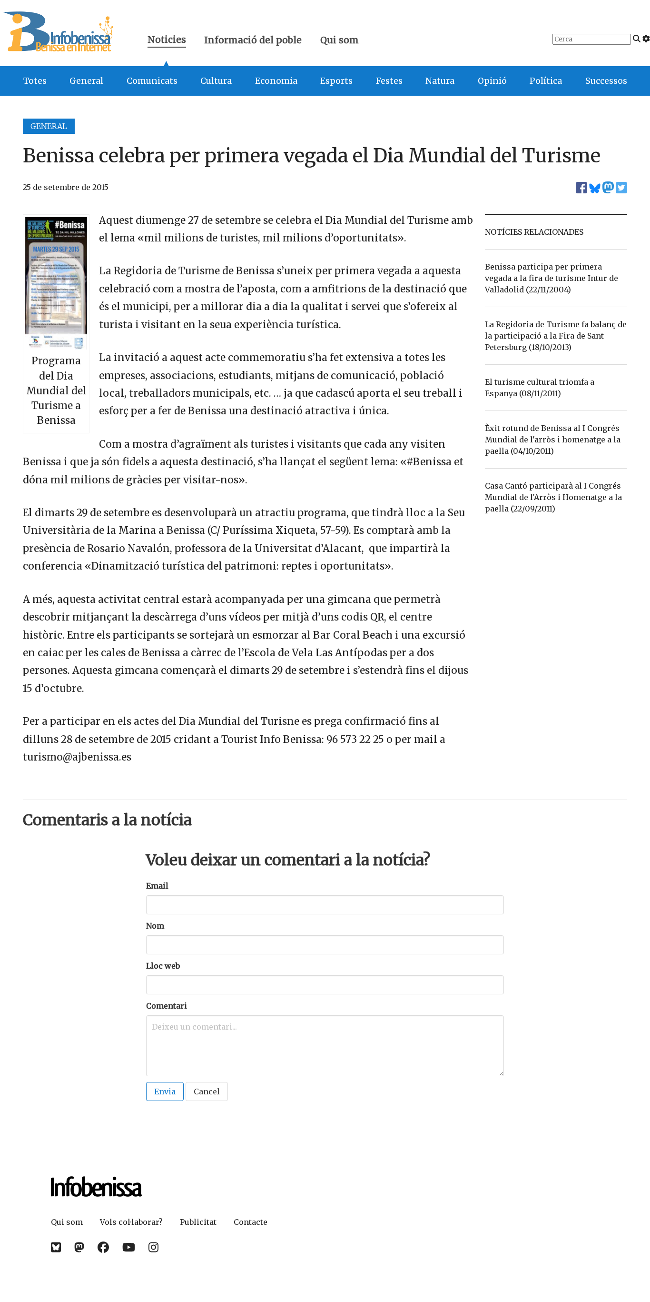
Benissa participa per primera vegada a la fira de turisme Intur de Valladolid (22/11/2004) (551, 278)
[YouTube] (128, 1247)
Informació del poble (253, 40)
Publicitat (198, 1222)
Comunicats (152, 81)
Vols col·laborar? (131, 1222)
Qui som (339, 40)
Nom (155, 926)
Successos (606, 81)
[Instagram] (153, 1247)
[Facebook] (103, 1247)
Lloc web (163, 966)
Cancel (207, 1091)
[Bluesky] (56, 1247)
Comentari (166, 1006)
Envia (165, 1091)
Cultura (216, 81)
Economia (276, 81)
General (86, 81)
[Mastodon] (79, 1247)
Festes (389, 81)
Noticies (167, 41)
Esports (336, 81)
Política (546, 81)
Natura (439, 81)
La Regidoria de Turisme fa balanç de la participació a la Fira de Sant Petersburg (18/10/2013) (556, 336)
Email (157, 886)
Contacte (250, 1222)
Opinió (492, 81)
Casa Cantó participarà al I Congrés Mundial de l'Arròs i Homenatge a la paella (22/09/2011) (553, 497)
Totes (35, 81)
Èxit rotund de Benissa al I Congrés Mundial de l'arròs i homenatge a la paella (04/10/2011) (552, 439)
